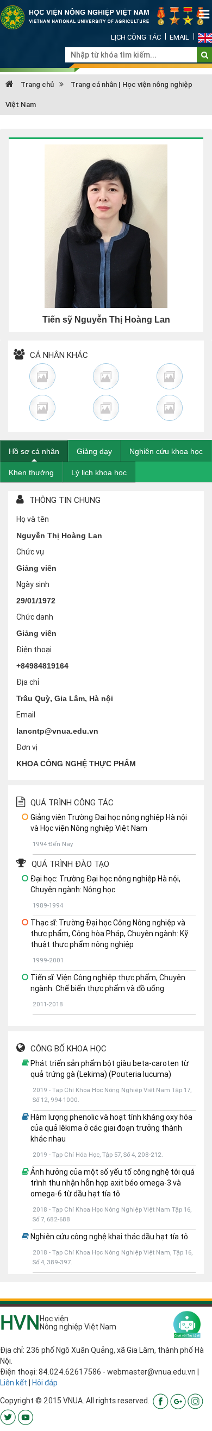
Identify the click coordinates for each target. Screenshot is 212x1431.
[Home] (106, 17)
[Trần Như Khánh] (43, 408)
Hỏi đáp (45, 1383)
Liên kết (13, 1383)
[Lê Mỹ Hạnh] (106, 408)
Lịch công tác (136, 37)
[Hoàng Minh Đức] (169, 408)
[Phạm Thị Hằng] (169, 376)
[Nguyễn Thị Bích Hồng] (43, 376)
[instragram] (195, 1400)
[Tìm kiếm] (204, 55)
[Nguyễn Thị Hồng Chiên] (106, 376)
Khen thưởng (31, 472)
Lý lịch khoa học (99, 472)
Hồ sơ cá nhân (34, 451)
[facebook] (161, 1400)
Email (179, 37)
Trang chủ (36, 84)
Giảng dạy (94, 451)
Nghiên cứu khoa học (166, 451)
